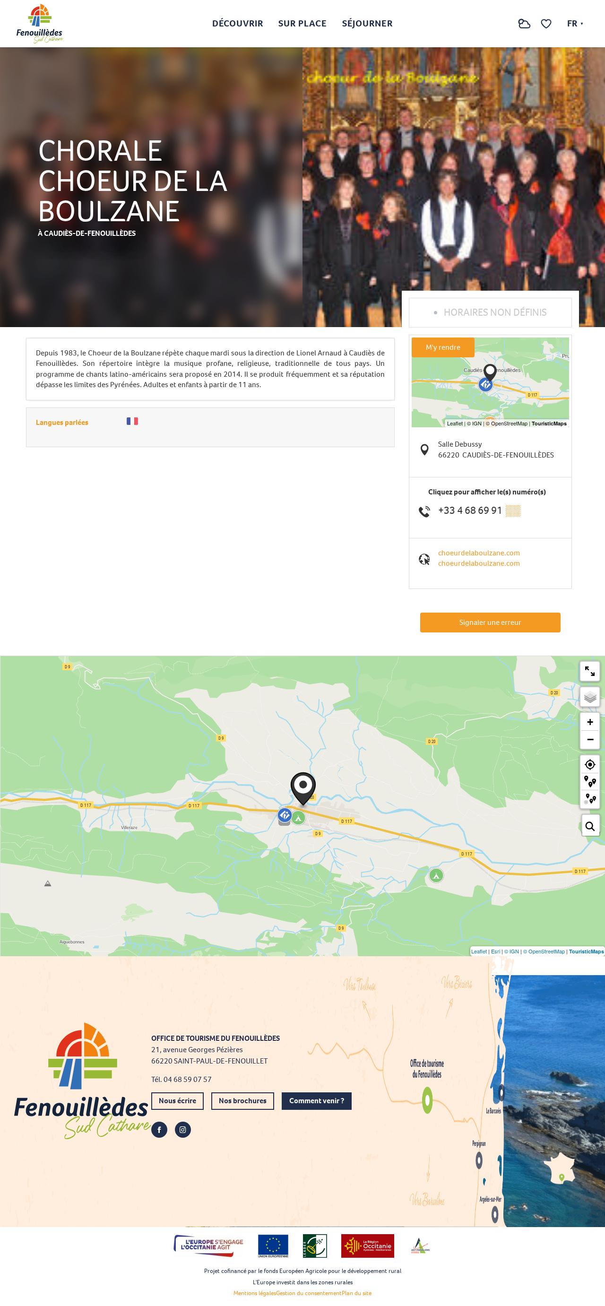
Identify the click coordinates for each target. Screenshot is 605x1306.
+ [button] (590, 722)
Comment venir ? (316, 1101)
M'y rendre (443, 347)
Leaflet (479, 951)
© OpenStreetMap (544, 951)
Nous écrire (177, 1101)
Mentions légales (254, 1293)
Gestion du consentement (309, 1293)
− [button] (590, 739)
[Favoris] (547, 24)
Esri (495, 951)
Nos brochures (243, 1101)
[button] (505, 23)
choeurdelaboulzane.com (479, 553)
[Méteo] (524, 29)
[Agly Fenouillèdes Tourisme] (40, 23)
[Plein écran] (589, 671)
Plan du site (357, 1293)
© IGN (511, 951)
